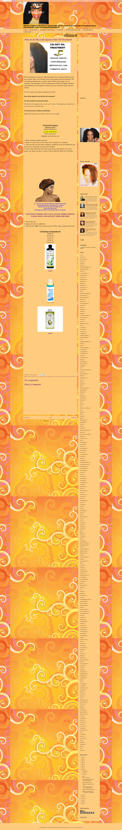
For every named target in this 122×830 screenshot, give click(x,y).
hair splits (82, 484)
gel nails (81, 412)
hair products (82, 478)
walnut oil (82, 736)
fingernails (82, 391)
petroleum (82, 587)
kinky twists (82, 536)
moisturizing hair (83, 561)
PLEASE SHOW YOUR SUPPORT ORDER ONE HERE (50, 216)
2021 (83, 766)
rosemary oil (82, 625)
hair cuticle (82, 456)
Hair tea (81, 488)
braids (81, 307)
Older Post (73, 417)
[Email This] (40, 375)
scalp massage (83, 635)
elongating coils (83, 377)
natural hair (82, 569)
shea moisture (83, 647)
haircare (81, 498)
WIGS (81, 746)
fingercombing (83, 389)
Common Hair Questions (87, 29)
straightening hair (83, 673)
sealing (81, 637)
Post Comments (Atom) (52, 420)
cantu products (83, 317)
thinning (81, 708)
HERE (53, 92)
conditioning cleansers (84, 341)
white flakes (82, 744)
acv (81, 254)
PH (80, 589)
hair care (82, 446)
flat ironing (82, 395)
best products (83, 289)
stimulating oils (83, 671)
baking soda (82, 281)
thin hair (81, 706)
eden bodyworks (83, 373)
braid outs (82, 305)
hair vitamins (82, 494)
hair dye (81, 458)
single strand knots (84, 659)
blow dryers (82, 301)
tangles (68, 376)
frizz (81, 402)
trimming (82, 720)
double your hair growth (85, 369)
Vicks (81, 732)
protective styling (83, 605)
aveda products (83, 275)
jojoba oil (82, 532)
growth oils (82, 436)
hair (81, 440)
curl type (82, 355)
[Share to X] (42, 375)
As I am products (83, 273)
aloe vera (82, 261)
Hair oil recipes (60, 29)
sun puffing (82, 685)
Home (26, 29)
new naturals (82, 577)
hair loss (82, 472)
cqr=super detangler (84, 347)
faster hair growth (83, 387)
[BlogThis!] (41, 375)
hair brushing (82, 444)
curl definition (83, 353)
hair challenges (83, 448)
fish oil (81, 393)
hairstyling (82, 504)
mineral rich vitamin (84, 557)
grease (81, 426)
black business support (84, 293)
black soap (82, 299)
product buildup (83, 601)
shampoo (82, 643)
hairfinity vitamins (83, 500)
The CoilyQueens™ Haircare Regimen (47, 29)
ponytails (82, 593)
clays (81, 325)
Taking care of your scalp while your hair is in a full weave (90, 229)
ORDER (50, 271)
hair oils (81, 474)
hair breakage (83, 442)
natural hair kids (83, 571)
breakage (33, 376)
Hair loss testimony (86, 777)
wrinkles (81, 750)
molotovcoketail (72, 827)
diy (80, 367)
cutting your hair (83, 357)
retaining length (83, 621)
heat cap (82, 508)
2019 (83, 767)
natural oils (82, 573)
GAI (81, 406)
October (84, 772)
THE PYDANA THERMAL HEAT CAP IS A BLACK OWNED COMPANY (50, 214)
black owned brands (84, 297)
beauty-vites (82, 285)
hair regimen (82, 480)
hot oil (57, 376)
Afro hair (82, 257)
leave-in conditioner (84, 542)
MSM (81, 563)
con (81, 339)
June (84, 774)
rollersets (82, 623)
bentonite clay (83, 287)
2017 (83, 795)
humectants (82, 522)
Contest (81, 343)
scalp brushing (83, 629)
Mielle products (83, 552)
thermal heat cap (73, 376)
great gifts (82, 428)
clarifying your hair (84, 323)
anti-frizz (82, 265)
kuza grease (82, 540)
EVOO (81, 381)
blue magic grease (84, 303)
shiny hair (64, 376)
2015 (83, 798)
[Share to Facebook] (43, 375)
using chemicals (83, 730)
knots (81, 538)
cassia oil (82, 319)
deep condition (83, 363)
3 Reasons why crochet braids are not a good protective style (91, 205)
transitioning (82, 718)
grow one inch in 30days (85, 434)
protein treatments (84, 611)
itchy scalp (82, 526)
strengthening (83, 675)
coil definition (82, 333)
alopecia (82, 263)
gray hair (82, 424)
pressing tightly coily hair (85, 599)
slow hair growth (83, 663)
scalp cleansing (83, 631)
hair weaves (82, 496)
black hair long (83, 295)
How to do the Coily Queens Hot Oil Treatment (88, 780)
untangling (82, 728)
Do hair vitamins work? (87, 782)
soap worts (82, 665)
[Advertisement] (47, 121)
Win (81, 748)
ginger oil (82, 416)
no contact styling (83, 579)
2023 (83, 762)
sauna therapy (83, 627)
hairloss (81, 502)
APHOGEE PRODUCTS (85, 267)
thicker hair (82, 703)
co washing (82, 327)
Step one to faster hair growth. (88, 789)
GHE (81, 414)
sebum (81, 641)
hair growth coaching (84, 464)
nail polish (82, 567)
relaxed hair (82, 619)
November (85, 771)
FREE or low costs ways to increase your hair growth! (88, 792)
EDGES (81, 375)
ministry (81, 559)
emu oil (81, 379)
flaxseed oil (82, 399)
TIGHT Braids (83, 710)
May (84, 776)
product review (83, 603)
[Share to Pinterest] (44, 375)
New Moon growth (83, 575)
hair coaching (83, 450)
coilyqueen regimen (84, 335)
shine (81, 651)
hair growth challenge (84, 462)
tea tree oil (82, 693)
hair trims (82, 492)
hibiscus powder (83, 516)
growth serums (83, 438)
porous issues (83, 595)
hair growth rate (83, 468)
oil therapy (60, 376)
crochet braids (83, 349)
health (81, 506)
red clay (81, 615)
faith (81, 385)
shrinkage (82, 655)
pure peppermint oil (84, 613)
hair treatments (83, 490)
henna (81, 514)
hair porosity (82, 476)
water (81, 740)
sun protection (83, 683)
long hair (82, 546)
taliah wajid (82, 689)
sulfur (81, 681)
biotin (81, 291)
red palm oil (82, 617)
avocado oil (29, 376)
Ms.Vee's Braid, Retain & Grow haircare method (90, 222)
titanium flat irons (83, 714)
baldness (82, 283)
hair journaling (83, 470)
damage (81, 359)
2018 (83, 769)
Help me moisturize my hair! (91, 196)
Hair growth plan (83, 466)
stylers (81, 679)
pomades (82, 591)
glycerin (81, 418)
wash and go (82, 738)
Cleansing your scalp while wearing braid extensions (90, 213)
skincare (82, 661)
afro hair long (83, 259)
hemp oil (53, 376)
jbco (81, 530)
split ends (82, 669)
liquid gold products (84, 544)
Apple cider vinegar (84, 269)
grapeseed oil (83, 422)
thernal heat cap (83, 701)
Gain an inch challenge (84, 408)
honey (81, 518)
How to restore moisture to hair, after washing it (87, 787)
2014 (83, 800)
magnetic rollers (83, 551)
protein (81, 607)
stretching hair (83, 677)
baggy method (83, 279)
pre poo (81, 597)
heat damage (83, 510)
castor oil (37, 376)
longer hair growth (83, 548)
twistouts (82, 724)
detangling (82, 365)
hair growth (82, 460)
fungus (81, 403)
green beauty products (84, 430)
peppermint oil (83, 585)
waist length (82, 734)
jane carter (82, 528)
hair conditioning (49, 376)
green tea (82, 432)
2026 (83, 757)
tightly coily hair (83, 712)
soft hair (81, 667)
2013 (83, 801)
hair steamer (82, 486)
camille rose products (84, 315)
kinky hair (82, 534)
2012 (83, 803)
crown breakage (83, 351)
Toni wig (81, 716)
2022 (83, 764)
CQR (81, 345)
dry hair (81, 371)
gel (80, 410)
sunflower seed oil (83, 687)
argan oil (82, 271)
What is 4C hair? (28, 32)
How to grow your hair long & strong (73, 29)
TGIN (81, 697)
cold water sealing (83, 337)
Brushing (82, 311)
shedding (82, 649)
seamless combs (83, 639)
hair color (82, 452)
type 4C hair (82, 726)
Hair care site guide (33, 29)
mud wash (82, 565)
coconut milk (82, 329)
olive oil (81, 583)
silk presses (82, 657)
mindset (81, 555)
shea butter (82, 645)
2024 (83, 760)
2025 (83, 759)
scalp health (82, 633)
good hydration (83, 420)
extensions (82, 383)
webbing (82, 742)
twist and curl (82, 722)
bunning (81, 313)
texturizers (82, 695)
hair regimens (83, 482)
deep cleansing (42, 376)
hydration (82, 524)
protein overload (83, 609)
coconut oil (82, 331)
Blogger (81, 827)
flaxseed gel (82, 397)
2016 (83, 796)
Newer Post (27, 417)
